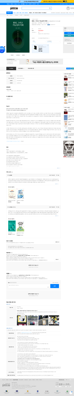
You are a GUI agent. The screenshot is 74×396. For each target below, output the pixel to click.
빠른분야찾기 (9, 12)
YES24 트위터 (62, 379)
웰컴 (7, 15)
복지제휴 (37, 379)
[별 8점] (14, 282)
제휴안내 (33, 379)
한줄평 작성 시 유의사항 (58, 282)
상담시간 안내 (68, 386)
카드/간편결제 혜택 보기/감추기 (49, 38)
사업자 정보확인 (33, 386)
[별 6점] (13, 282)
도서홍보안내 (26, 379)
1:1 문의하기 (58, 386)
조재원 (10, 207)
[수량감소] (66, 30)
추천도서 (70, 12)
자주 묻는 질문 (63, 386)
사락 (33, 12)
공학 (21, 15)
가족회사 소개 (68, 379)
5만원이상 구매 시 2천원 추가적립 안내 (49, 33)
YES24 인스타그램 (63, 379)
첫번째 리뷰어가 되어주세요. (36, 24)
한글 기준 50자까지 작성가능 (14, 285)
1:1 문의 (30, 332)
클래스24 (39, 12)
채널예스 (30, 12)
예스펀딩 (36, 12)
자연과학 (16, 15)
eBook (34, 41)
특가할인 (67, 12)
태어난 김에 (40, 48)
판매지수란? (46, 24)
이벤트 (20, 12)
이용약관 (10, 379)
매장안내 (26, 12)
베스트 (14, 12)
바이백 (23, 12)
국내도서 (11, 15)
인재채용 (7, 379)
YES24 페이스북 (60, 379)
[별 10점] (15, 282)
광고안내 (30, 379)
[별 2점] (10, 282)
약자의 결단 (10, 232)
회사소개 (3, 379)
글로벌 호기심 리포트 (11, 200)
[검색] (50, 8)
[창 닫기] (47, 45)
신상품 (17, 12)
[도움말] (35, 32)
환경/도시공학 (26, 15)
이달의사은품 (62, 12)
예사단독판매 (57, 12)
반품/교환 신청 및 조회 (25, 332)
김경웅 (10, 175)
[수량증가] (71, 30)
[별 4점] (11, 282)
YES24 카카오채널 (59, 379)
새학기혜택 (53, 12)
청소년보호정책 (21, 379)
